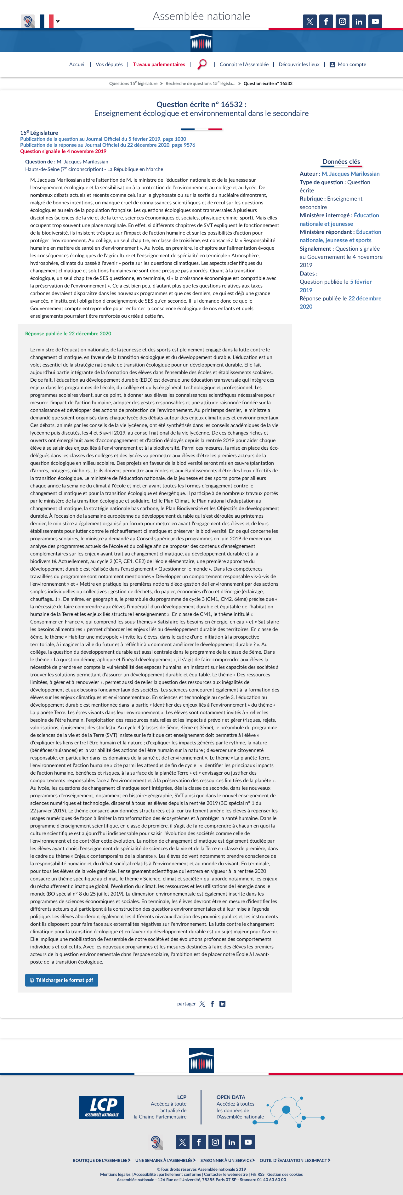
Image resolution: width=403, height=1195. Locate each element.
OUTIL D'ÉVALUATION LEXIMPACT (293, 1161)
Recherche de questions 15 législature (201, 83)
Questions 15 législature (133, 83)
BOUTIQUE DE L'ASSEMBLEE (100, 1161)
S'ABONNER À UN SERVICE (226, 1161)
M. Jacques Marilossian (351, 174)
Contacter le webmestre (226, 1174)
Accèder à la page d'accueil (201, 38)
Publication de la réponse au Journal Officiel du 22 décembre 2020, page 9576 (107, 145)
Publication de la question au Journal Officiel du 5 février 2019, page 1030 (103, 139)
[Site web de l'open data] (265, 1107)
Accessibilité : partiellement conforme (167, 1174)
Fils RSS (257, 1174)
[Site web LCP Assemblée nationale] (137, 1107)
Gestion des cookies (285, 1174)
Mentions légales (115, 1174)
